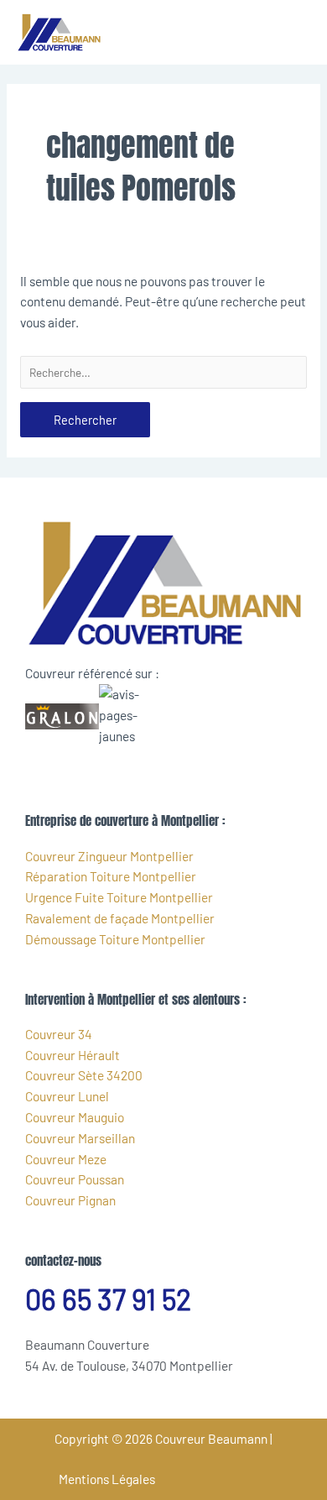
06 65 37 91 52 (108, 1299)
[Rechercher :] (163, 372)
